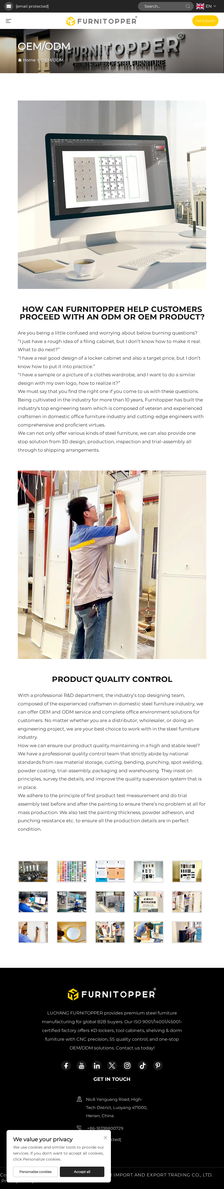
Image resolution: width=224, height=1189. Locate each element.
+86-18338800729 (104, 1128)
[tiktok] (143, 1065)
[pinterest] (158, 1065)
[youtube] (81, 1065)
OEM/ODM (52, 60)
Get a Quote (205, 21)
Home (29, 60)
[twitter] (112, 1065)
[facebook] (66, 1065)
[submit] (188, 6)
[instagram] (127, 1065)
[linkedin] (97, 1065)
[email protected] (32, 6)
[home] (101, 20)
